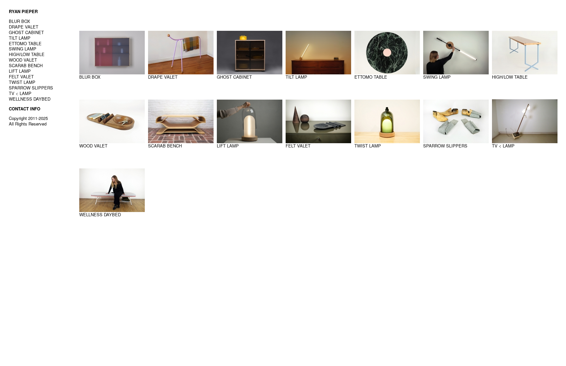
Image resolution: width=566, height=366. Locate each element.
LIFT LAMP (20, 71)
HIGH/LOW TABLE (27, 54)
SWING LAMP (22, 49)
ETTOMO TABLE (25, 43)
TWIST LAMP (22, 82)
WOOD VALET (23, 60)
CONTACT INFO (24, 109)
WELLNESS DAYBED (29, 99)
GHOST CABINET (26, 32)
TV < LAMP (20, 93)
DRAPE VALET (23, 27)
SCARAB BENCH (26, 65)
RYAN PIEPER (23, 11)
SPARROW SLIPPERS (31, 88)
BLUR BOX (19, 21)
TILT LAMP (19, 38)
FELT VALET (21, 76)
